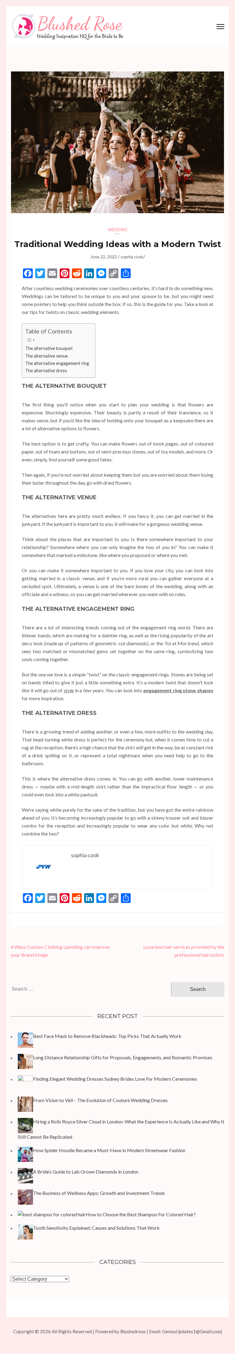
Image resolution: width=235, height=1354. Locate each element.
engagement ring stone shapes (178, 690)
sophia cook (132, 256)
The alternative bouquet (49, 348)
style (69, 690)
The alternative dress (46, 370)
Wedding (117, 229)
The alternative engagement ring (57, 363)
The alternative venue (46, 356)
